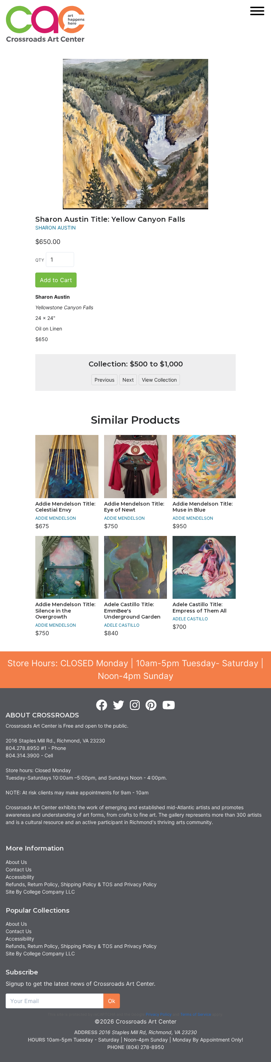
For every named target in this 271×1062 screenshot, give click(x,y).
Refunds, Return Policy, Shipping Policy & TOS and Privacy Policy (81, 884)
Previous (104, 380)
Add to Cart (56, 280)
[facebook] (101, 705)
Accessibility (20, 877)
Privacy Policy (158, 1014)
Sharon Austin (55, 228)
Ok (111, 1000)
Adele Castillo (121, 625)
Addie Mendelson (55, 518)
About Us (16, 862)
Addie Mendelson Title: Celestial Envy (65, 507)
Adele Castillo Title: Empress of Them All (200, 607)
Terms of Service (195, 1014)
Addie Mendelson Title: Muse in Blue (203, 507)
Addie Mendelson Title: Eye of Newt (134, 507)
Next (128, 380)
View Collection (159, 380)
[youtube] (168, 705)
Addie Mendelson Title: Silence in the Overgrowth (65, 610)
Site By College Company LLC (40, 892)
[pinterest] (151, 705)
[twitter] (118, 705)
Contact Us (18, 869)
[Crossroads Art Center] (45, 24)
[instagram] (135, 705)
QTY (39, 260)
